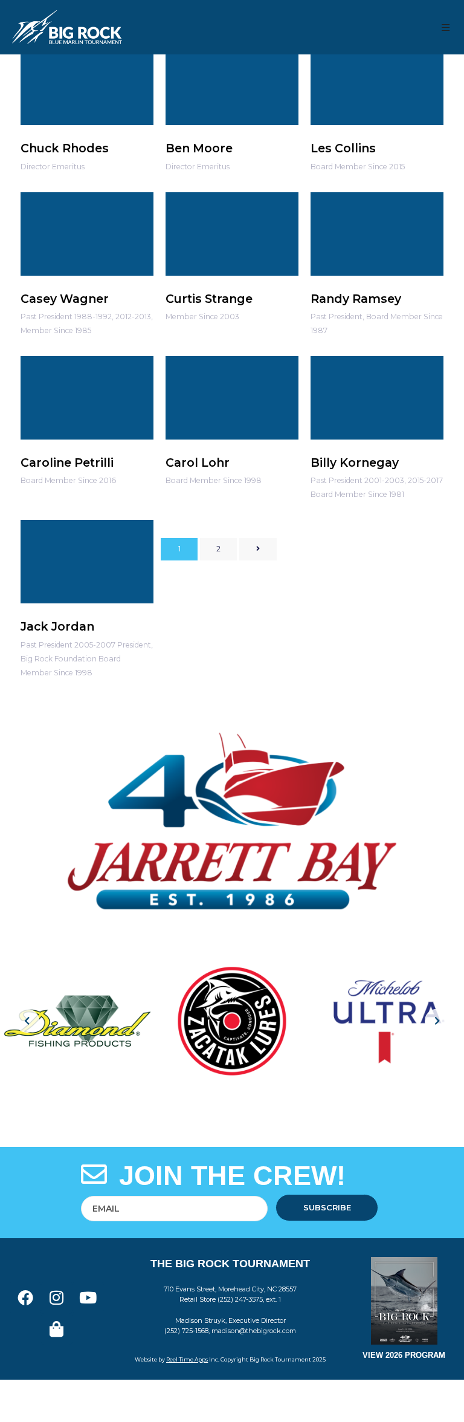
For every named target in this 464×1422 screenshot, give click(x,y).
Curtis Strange (209, 298)
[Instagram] (56, 1297)
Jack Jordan (57, 626)
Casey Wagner (65, 298)
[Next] (257, 549)
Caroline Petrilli (67, 462)
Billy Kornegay (355, 462)
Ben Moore (199, 148)
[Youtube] (88, 1297)
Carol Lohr (198, 462)
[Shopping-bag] (56, 1329)
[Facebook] (25, 1297)
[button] (446, 27)
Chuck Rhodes (65, 148)
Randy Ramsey (356, 298)
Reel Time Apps (187, 1359)
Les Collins (343, 148)
